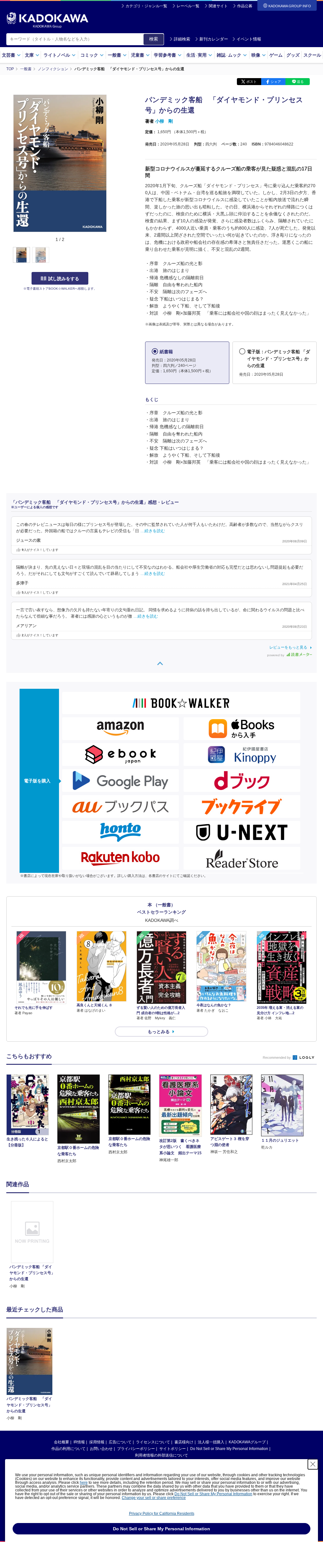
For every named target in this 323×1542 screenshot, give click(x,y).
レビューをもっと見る (288, 647)
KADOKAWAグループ (247, 1442)
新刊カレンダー (213, 39)
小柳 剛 (164, 121)
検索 (153, 38)
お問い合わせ (101, 1448)
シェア (276, 81)
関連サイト (218, 6)
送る (300, 81)
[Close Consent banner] (313, 1464)
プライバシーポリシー (136, 1448)
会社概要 (61, 1442)
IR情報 (79, 1442)
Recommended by (277, 1057)
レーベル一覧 (188, 6)
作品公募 (244, 6)
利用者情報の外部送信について (161, 1455)
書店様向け (183, 1442)
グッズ (293, 55)
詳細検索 (182, 39)
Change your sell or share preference (154, 1498)
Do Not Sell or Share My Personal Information (229, 1449)
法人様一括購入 (211, 1442)
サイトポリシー (172, 1448)
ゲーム (276, 55)
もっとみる (159, 1031)
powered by (276, 655)
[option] (32, 1245)
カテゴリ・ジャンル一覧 (146, 6)
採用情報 (96, 1442)
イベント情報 (249, 39)
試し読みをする (63, 278)
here (84, 1482)
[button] (111, 255)
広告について (120, 1442)
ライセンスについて (153, 1442)
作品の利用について (68, 1448)
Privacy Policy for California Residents (161, 1513)
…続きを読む (152, 531)
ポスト (251, 81)
